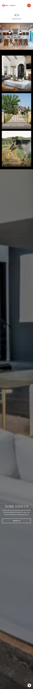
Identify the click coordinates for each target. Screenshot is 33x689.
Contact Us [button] (16, 521)
